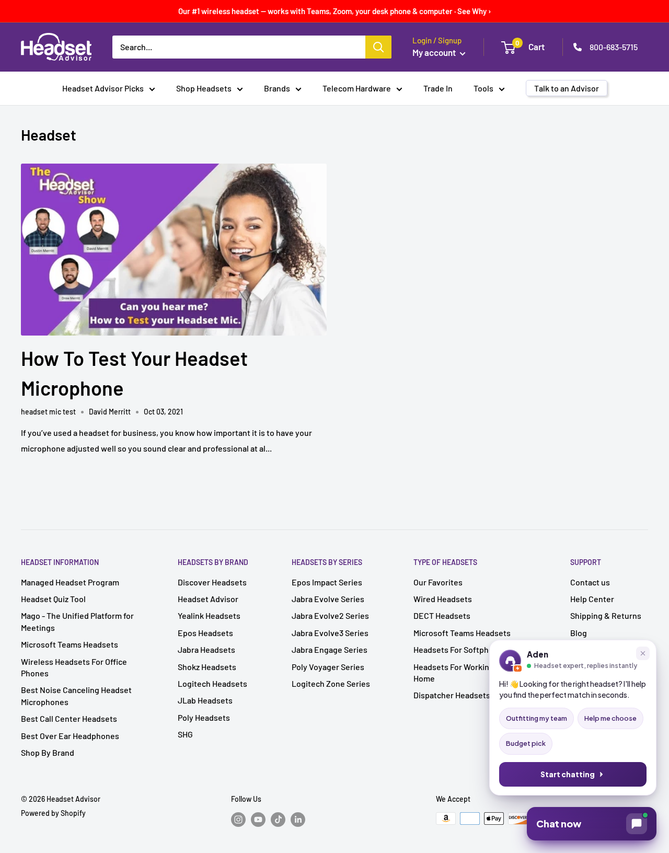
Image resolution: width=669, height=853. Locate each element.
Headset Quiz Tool (53, 599)
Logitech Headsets (212, 683)
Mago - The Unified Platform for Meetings (77, 621)
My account (434, 52)
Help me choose (610, 718)
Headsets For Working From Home (464, 672)
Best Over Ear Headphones (70, 736)
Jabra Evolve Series (328, 599)
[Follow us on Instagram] (238, 819)
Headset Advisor (208, 599)
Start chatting (567, 774)
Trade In (438, 88)
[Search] (378, 47)
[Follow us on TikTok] (278, 819)
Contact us (590, 582)
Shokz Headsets (207, 667)
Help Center (592, 599)
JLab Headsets (205, 700)
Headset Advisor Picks (103, 88)
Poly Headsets (204, 717)
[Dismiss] (643, 653)
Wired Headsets (442, 599)
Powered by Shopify (53, 813)
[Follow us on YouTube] (258, 819)
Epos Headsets (205, 633)
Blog (578, 633)
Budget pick (526, 743)
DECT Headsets (441, 615)
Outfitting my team (536, 718)
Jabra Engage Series (329, 649)
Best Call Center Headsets (69, 718)
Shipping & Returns (605, 615)
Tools (483, 88)
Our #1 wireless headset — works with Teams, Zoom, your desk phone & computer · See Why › (334, 11)
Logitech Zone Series (331, 683)
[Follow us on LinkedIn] (298, 819)
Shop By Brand (47, 752)
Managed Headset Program (70, 582)
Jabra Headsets (206, 649)
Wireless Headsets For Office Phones (74, 667)
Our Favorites (438, 582)
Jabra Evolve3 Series (330, 633)
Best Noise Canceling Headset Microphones (76, 695)
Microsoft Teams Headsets (69, 644)
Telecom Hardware (356, 88)
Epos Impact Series (327, 582)
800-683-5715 (614, 47)
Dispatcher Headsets (451, 695)
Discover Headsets (212, 582)
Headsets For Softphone (458, 649)
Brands (277, 88)
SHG (185, 734)
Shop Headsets (204, 88)
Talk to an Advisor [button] (566, 88)
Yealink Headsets (209, 615)
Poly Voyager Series (328, 667)
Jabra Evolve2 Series (330, 615)
